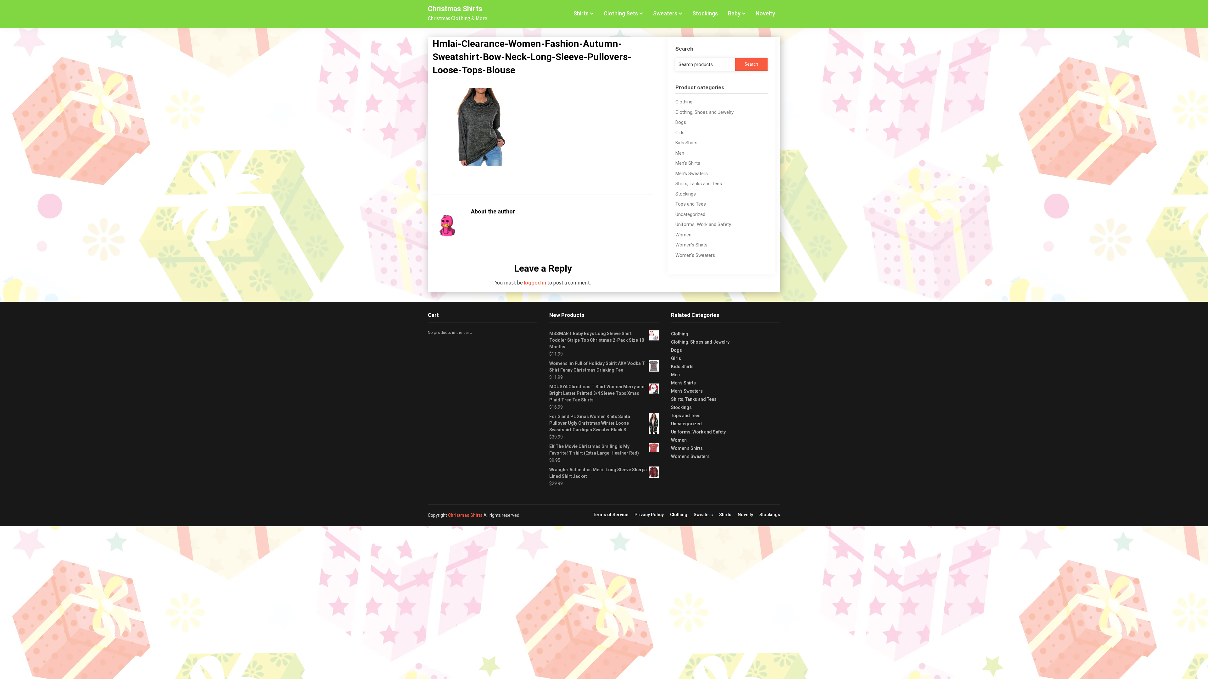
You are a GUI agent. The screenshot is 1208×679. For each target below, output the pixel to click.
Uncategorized (690, 214)
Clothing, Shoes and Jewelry (704, 112)
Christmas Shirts (455, 9)
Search (751, 64)
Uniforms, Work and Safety (703, 224)
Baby (734, 13)
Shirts (581, 13)
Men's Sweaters (691, 173)
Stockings (705, 13)
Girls (680, 132)
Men (679, 153)
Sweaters (665, 13)
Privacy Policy (649, 514)
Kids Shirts (686, 143)
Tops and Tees (690, 204)
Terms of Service (610, 514)
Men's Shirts (687, 163)
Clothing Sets (621, 13)
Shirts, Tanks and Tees (698, 183)
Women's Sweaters (695, 255)
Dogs (680, 122)
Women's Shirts (691, 245)
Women (683, 235)
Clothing (683, 102)
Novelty (765, 13)
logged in (535, 282)
